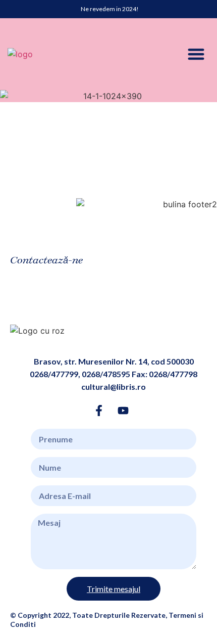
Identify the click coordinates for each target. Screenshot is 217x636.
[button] (196, 53)
